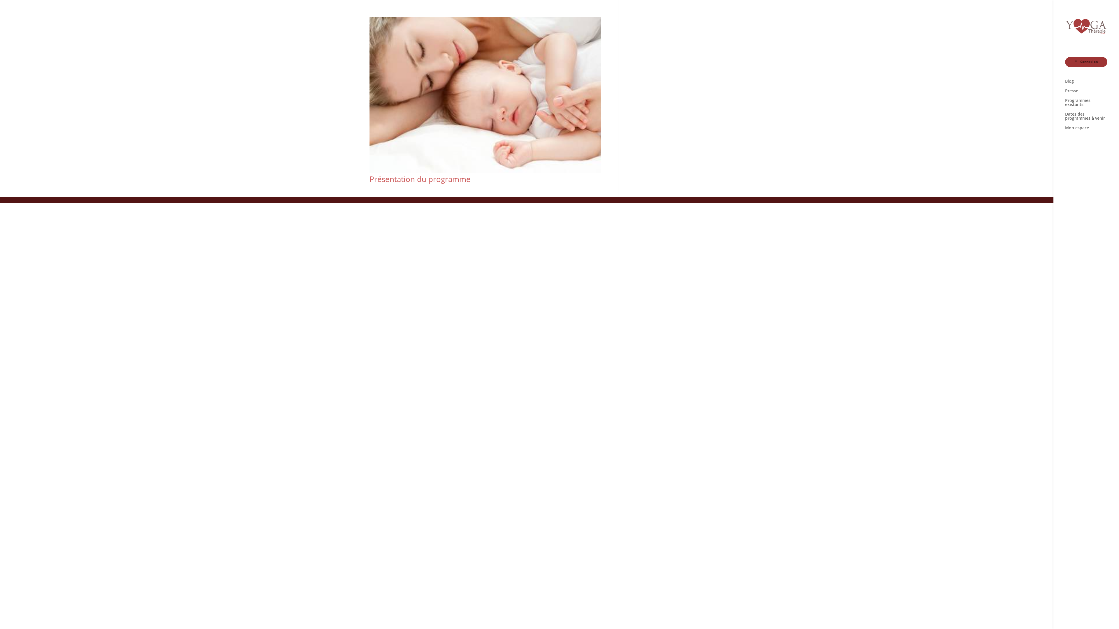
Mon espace (1077, 128)
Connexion (1089, 62)
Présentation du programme (420, 179)
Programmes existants (1077, 102)
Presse (1071, 91)
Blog (1069, 81)
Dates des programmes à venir (1085, 116)
